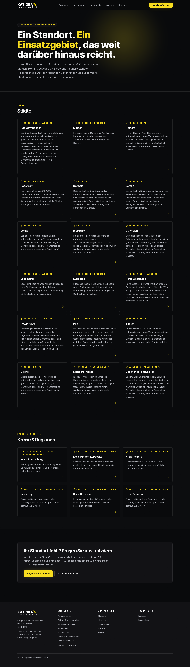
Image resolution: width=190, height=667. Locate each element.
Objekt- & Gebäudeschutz (69, 620)
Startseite (63, 5)
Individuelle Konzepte (67, 645)
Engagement (103, 624)
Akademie (96, 5)
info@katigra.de (30, 638)
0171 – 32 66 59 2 (35, 634)
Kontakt (101, 632)
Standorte (102, 616)
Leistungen (78, 5)
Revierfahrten (63, 632)
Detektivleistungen (66, 641)
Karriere (110, 5)
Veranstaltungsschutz (67, 624)
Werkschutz (63, 628)
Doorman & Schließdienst (68, 637)
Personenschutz (65, 616)
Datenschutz (143, 620)
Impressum (142, 616)
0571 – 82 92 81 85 (33, 631)
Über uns (122, 5)
